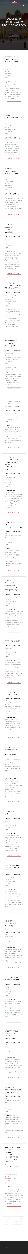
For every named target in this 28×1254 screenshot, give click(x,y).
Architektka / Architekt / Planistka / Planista (13, 524)
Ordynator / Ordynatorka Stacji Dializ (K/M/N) (13, 1090)
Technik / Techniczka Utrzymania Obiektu (13, 115)
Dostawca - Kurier (12, 641)
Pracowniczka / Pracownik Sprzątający (11, 343)
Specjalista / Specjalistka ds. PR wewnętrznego (13, 285)
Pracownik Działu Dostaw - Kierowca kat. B (12, 867)
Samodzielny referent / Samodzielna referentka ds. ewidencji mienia (12, 585)
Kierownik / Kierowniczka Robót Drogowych (12, 59)
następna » (19, 1223)
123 (14, 1223)
